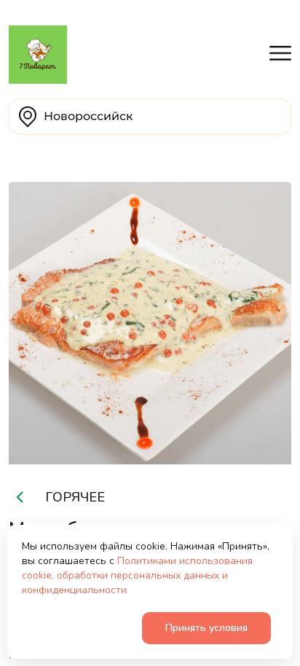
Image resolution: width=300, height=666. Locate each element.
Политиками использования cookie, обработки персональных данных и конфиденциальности (137, 575)
